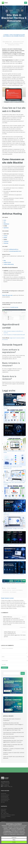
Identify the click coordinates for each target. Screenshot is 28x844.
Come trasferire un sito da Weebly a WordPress (13, 36)
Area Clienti (3, 809)
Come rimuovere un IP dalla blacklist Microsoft (14, 334)
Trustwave (6, 241)
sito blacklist (6, 592)
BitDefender (6, 224)
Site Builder (3, 793)
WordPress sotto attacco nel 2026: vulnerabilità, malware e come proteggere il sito (13, 724)
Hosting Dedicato (5, 797)
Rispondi (24, 616)
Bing (5, 260)
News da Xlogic (10, 43)
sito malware (13, 592)
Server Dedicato (4, 800)
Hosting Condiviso (5, 795)
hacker (8, 588)
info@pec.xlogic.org (7, 786)
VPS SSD (3, 802)
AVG (5, 222)
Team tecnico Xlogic (19, 41)
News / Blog (3, 812)
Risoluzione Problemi (6, 816)
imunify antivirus (7, 590)
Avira (5, 220)
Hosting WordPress (5, 799)
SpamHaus (6, 227)
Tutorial (17, 44)
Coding (21, 43)
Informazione (11, 44)
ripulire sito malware (17, 590)
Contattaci (3, 817)
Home (4, 583)
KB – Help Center (5, 813)
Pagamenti (3, 810)
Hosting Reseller (4, 796)
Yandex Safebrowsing (9, 264)
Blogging (16, 43)
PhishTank (6, 243)
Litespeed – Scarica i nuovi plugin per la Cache (14, 34)
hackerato (13, 588)
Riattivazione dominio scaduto (8, 814)
